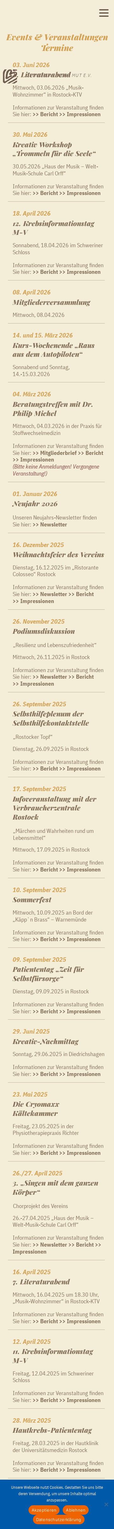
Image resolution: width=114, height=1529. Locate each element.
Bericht (85, 676)
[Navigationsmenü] (103, 13)
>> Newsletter (50, 1244)
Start (7, 73)
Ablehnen (76, 1510)
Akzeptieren (44, 1510)
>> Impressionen (80, 193)
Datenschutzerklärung (58, 1519)
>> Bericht (45, 193)
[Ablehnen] (106, 1504)
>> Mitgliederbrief (55, 452)
